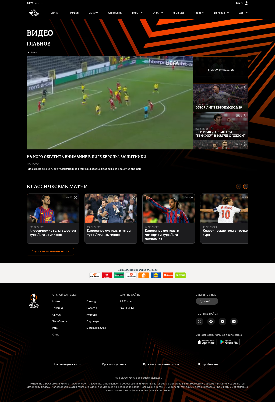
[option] (220, 70)
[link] (54, 13)
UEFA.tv (56, 314)
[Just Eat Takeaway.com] (143, 275)
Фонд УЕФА (127, 308)
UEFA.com (126, 301)
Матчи (56, 301)
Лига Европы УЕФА (34, 13)
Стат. (55, 334)
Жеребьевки (59, 321)
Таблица (57, 308)
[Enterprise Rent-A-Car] (119, 275)
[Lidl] (156, 275)
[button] (137, 13)
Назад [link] (34, 52)
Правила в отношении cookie (161, 364)
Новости (91, 308)
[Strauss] (107, 275)
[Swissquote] (131, 275)
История (91, 314)
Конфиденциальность (67, 364)
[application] (110, 102)
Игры (55, 327)
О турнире (92, 321)
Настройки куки (208, 364)
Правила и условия (114, 364)
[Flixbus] (180, 275)
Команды (92, 301)
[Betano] (168, 275)
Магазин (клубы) (96, 327)
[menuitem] (55, 13)
